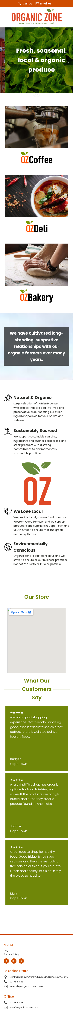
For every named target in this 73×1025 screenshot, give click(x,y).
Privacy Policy (11, 954)
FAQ (6, 950)
